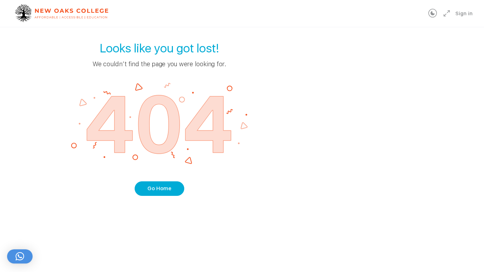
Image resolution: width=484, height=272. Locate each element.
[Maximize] (445, 13)
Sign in (464, 13)
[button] (20, 256)
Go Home (159, 188)
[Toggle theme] (433, 13)
